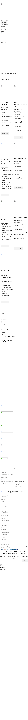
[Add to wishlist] (2, 130)
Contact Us (3, 523)
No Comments (16, 494)
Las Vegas (3, 511)
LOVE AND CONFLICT (6, 340)
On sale (4, 321)
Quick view (2, 136)
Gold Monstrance (6, 220)
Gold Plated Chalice (20, 217)
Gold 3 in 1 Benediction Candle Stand (20, 104)
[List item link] (14, 471)
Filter (3, 313)
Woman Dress (4, 537)
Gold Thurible (5, 271)
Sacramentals (17, 161)
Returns (3, 518)
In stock (4, 324)
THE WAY (3, 332)
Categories (3, 55)
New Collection (4, 534)
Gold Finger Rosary (20, 158)
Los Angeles (4, 506)
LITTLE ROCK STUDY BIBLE (8, 336)
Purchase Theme (5, 544)
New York (3, 499)
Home (2, 73)
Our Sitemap (4, 527)
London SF (3, 501)
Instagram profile (5, 532)
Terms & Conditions (5, 520)
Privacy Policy (4, 515)
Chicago (3, 509)
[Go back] (2, 49)
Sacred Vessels (4, 107)
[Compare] (2, 99)
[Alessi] (14, 431)
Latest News (4, 525)
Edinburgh (3, 504)
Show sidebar (5, 78)
